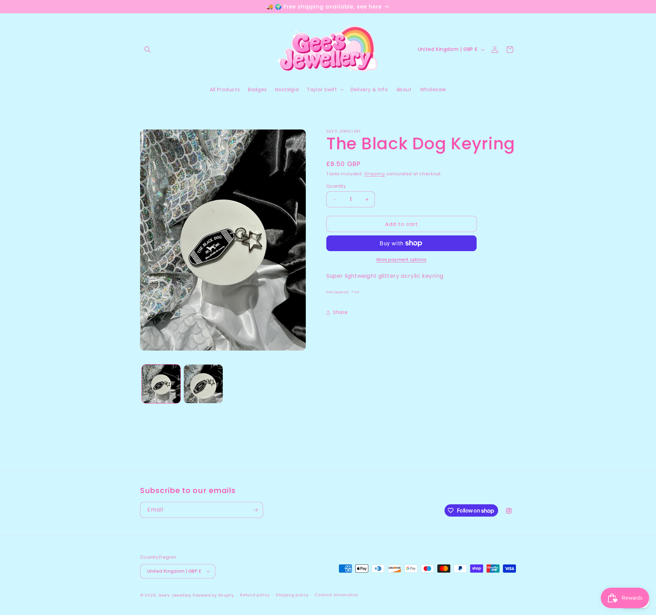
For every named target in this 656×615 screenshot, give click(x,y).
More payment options (402, 259)
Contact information (336, 595)
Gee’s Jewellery (175, 595)
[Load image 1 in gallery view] (161, 384)
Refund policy (254, 595)
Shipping (374, 174)
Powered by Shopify (213, 595)
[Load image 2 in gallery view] (203, 384)
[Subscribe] (255, 510)
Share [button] (340, 312)
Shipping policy (292, 595)
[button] (147, 49)
